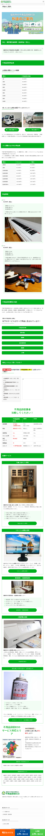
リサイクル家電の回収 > (22, 571)
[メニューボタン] (43, 1)
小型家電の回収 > (22, 661)
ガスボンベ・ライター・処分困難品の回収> (22, 720)
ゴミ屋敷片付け (6, 811)
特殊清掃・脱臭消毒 (7, 814)
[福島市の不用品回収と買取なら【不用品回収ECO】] (6, 1)
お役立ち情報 (6, 823)
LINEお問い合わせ (37, 832)
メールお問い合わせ (22, 832)
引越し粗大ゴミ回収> (22, 523)
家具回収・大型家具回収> (22, 610)
